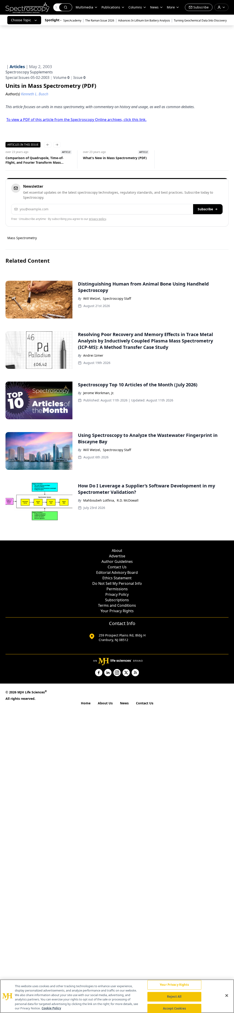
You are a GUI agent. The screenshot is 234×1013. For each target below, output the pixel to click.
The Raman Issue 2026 (99, 20)
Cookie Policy (51, 1008)
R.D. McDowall (127, 500)
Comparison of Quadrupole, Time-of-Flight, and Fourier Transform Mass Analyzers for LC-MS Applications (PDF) (36, 160)
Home (85, 703)
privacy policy (97, 219)
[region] (117, 996)
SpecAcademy (72, 20)
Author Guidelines (117, 561)
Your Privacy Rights (117, 610)
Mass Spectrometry (22, 238)
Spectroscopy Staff (117, 298)
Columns (135, 7)
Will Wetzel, (92, 298)
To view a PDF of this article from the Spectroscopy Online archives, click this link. (76, 119)
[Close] (227, 996)
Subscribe (205, 209)
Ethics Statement (117, 577)
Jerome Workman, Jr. (98, 393)
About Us (105, 703)
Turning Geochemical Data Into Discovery (200, 20)
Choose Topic (21, 20)
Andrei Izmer (93, 355)
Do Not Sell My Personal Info (117, 583)
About (117, 550)
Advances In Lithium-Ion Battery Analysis (144, 20)
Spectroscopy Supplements (29, 72)
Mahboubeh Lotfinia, (99, 500)
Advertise (117, 556)
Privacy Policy (117, 594)
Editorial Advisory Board (117, 572)
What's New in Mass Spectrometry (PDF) (115, 158)
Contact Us (117, 566)
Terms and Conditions (117, 605)
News (124, 703)
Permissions (117, 588)
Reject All (174, 996)
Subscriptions (117, 599)
